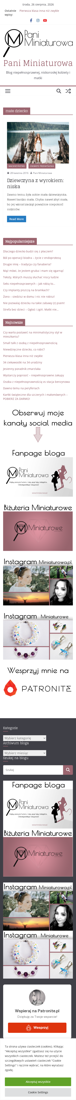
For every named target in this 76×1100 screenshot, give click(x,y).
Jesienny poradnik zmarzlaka (22, 369)
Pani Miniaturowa (38, 63)
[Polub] (38, 451)
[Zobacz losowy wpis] (68, 91)
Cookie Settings (38, 1092)
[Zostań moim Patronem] (38, 668)
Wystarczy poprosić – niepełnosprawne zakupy (33, 375)
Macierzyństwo (17, 166)
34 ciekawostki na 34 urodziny (22, 362)
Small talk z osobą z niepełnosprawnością (30, 343)
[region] (38, 1069)
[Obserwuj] (38, 560)
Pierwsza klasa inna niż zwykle (39, 11)
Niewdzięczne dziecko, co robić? (24, 349)
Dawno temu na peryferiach (21, 388)
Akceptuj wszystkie (38, 1082)
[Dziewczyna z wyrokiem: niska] (38, 142)
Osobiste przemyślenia (42, 166)
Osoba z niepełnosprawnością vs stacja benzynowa (36, 382)
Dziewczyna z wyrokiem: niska (35, 183)
